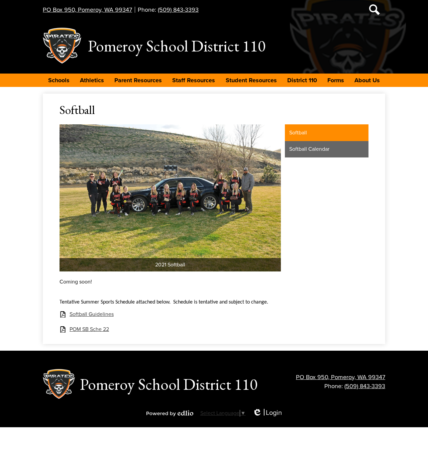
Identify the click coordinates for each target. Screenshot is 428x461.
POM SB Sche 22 (89, 329)
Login (267, 413)
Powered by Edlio (169, 413)
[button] (59, 80)
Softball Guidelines (92, 314)
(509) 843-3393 (178, 9)
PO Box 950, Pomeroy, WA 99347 (87, 9)
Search (374, 10)
